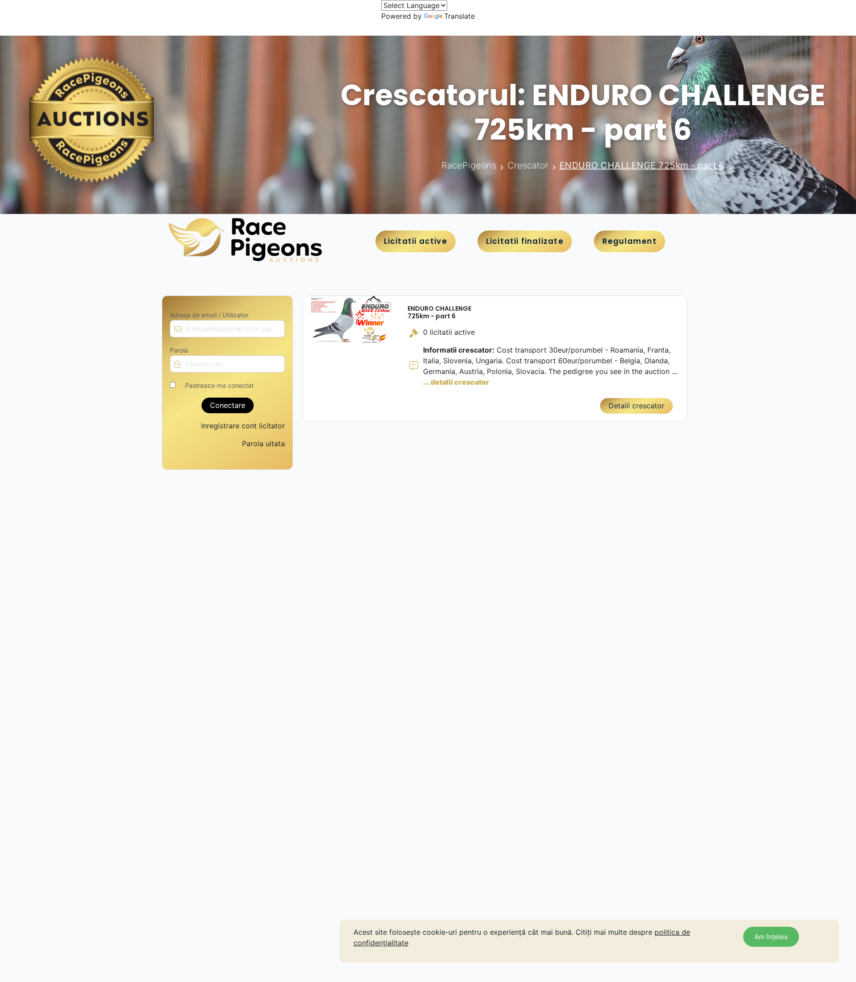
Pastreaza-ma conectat (219, 385)
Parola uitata (263, 443)
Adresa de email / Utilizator (209, 315)
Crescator (527, 165)
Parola (179, 350)
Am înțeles (771, 937)
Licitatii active (415, 241)
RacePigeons (468, 165)
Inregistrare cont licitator (243, 425)
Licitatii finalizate (525, 241)
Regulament (629, 241)
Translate (459, 16)
